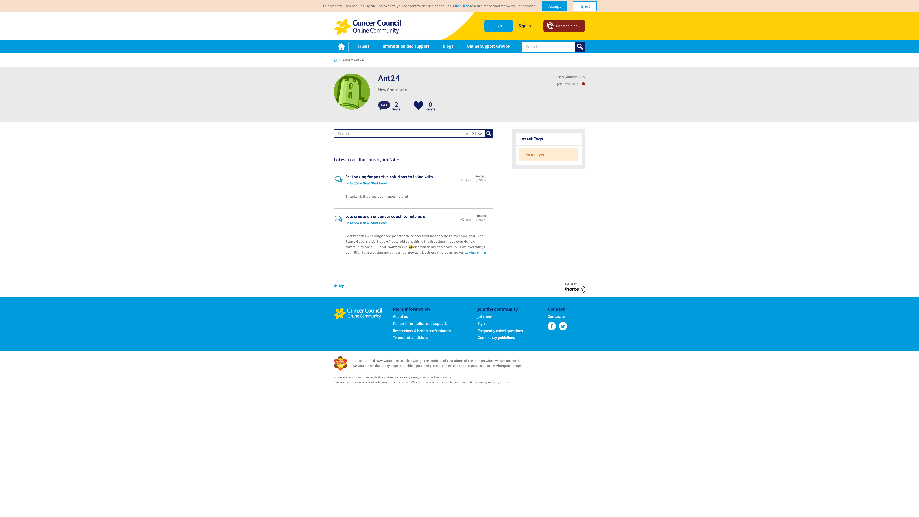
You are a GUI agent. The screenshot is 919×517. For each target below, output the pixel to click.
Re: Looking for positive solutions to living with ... (391, 177)
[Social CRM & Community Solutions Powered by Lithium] (574, 287)
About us (400, 316)
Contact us (557, 316)
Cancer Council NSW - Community (367, 26)
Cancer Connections (335, 60)
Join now (485, 316)
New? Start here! (375, 183)
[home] (341, 47)
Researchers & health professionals (422, 330)
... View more (475, 196)
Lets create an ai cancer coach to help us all (386, 216)
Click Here (461, 5)
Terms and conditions (410, 337)
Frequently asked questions (500, 330)
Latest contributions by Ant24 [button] (364, 160)
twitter (563, 326)
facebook (552, 326)
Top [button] (341, 285)
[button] (554, 6)
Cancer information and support (420, 323)
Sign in (525, 25)
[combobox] (553, 47)
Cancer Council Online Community (363, 313)
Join (498, 25)
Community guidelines (496, 337)
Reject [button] (584, 6)
